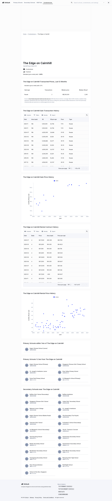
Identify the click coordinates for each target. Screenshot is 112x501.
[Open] (104, 2)
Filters (37, 115)
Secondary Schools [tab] (29, 2)
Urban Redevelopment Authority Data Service (39, 98)
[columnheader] (27, 119)
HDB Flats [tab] (39, 2)
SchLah (27, 497)
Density (45, 115)
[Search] (86, 115)
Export (53, 115)
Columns (28, 115)
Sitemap (32, 497)
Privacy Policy (38, 497)
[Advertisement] (56, 47)
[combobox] (87, 3)
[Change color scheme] (108, 2)
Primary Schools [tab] (18, 2)
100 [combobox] (69, 168)
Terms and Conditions (48, 497)
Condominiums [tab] (48, 2)
